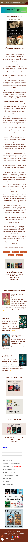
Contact (14, 531)
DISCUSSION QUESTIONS (10, 451)
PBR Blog (5, 448)
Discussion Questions (14, 535)
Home (9, 531)
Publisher (21, 247)
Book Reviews (8, 533)
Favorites (21, 533)
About (18, 531)
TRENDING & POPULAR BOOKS (11, 463)
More (4, 310)
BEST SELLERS (7, 478)
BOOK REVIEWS (7, 460)
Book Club (15, 533)
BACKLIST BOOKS (8, 484)
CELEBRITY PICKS (8, 454)
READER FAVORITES (9, 469)
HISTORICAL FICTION (9, 472)
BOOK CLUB (6, 457)
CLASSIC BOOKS (7, 481)
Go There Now (14, 279)
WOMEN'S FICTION (12, 466)
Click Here (14, 441)
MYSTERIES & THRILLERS (10, 475)
